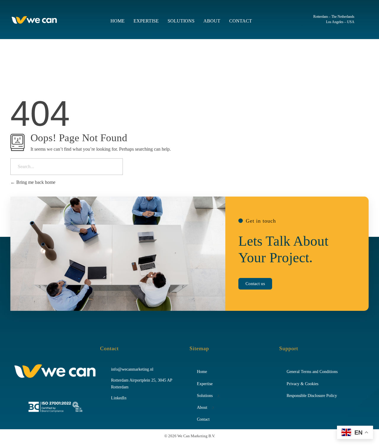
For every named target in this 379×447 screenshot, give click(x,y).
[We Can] (34, 20)
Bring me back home (35, 182)
